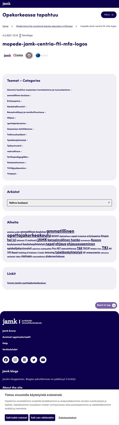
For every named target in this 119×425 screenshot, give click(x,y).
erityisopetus (93, 236)
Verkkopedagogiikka (17, 157)
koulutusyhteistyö (34, 244)
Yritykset (11, 174)
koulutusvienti (14, 244)
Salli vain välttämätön (42, 417)
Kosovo (96, 240)
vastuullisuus (13, 152)
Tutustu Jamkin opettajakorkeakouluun (26, 283)
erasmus (82, 236)
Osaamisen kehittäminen (19, 129)
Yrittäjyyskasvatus (16, 168)
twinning (50, 252)
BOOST (55, 236)
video (18, 257)
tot (110, 249)
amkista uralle (13, 232)
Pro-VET (56, 249)
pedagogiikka (46, 249)
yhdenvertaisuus (55, 256)
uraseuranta (93, 253)
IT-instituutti (31, 240)
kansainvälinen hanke (64, 240)
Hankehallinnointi (16, 107)
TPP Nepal (12, 253)
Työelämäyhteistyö (16, 140)
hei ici (11, 240)
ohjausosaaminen (81, 244)
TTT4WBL (40, 253)
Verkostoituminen (16, 163)
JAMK (42, 240)
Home (5, 26)
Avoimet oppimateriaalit (16, 337)
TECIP (86, 248)
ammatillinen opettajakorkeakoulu (40, 233)
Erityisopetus (13, 101)
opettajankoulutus (16, 124)
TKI (105, 248)
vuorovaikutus (39, 257)
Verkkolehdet (10, 350)
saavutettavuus (68, 249)
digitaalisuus (65, 236)
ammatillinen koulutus (18, 96)
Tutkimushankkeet (16, 135)
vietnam (26, 256)
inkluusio (20, 241)
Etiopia (105, 236)
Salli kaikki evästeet (16, 417)
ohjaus (60, 244)
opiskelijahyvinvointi (19, 248)
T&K (79, 248)
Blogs (111, 4)
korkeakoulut (85, 240)
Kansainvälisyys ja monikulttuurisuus (25, 112)
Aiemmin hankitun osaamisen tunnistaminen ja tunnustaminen (38, 90)
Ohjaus (10, 118)
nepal (50, 244)
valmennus (104, 253)
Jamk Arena (9, 331)
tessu (99, 249)
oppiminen (36, 249)
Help (5, 343)
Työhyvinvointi (14, 146)
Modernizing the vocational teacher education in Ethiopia (44, 26)
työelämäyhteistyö (68, 252)
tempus (93, 249)
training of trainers (27, 253)
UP (84, 253)
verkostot (11, 257)
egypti (74, 236)
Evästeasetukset (67, 417)
